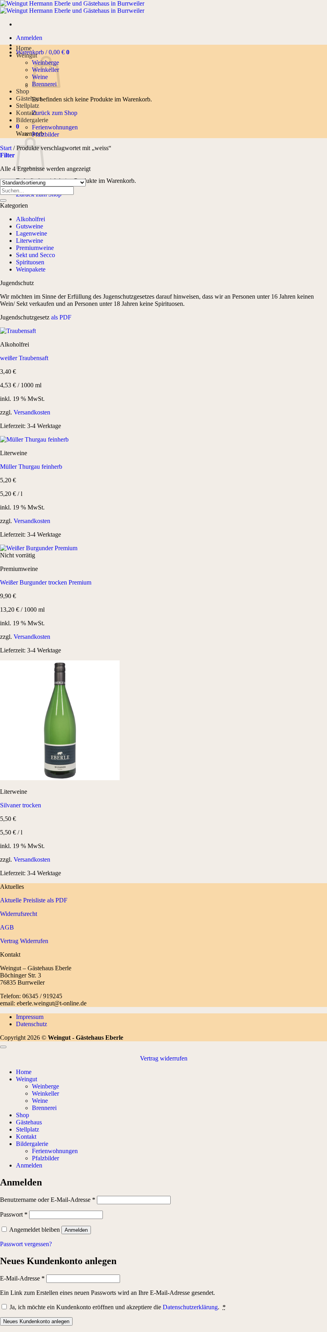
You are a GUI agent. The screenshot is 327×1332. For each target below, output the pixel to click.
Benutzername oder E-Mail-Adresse (47, 1199)
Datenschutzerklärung (190, 1307)
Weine (40, 1100)
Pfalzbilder (45, 134)
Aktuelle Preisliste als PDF (33, 900)
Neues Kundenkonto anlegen (36, 1321)
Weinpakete (30, 269)
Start (6, 148)
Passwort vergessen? (26, 1244)
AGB (7, 927)
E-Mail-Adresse (22, 1278)
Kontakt (26, 112)
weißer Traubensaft (24, 358)
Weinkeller (45, 1093)
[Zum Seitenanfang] (3, 1047)
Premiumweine (35, 247)
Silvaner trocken (20, 805)
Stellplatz (27, 105)
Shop (22, 91)
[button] (29, 37)
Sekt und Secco (35, 255)
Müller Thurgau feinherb (31, 466)
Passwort (14, 1214)
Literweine (29, 240)
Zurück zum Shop (54, 112)
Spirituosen (30, 262)
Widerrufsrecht (18, 913)
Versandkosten (32, 412)
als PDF (60, 317)
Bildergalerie (32, 120)
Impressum (29, 1016)
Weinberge (45, 1086)
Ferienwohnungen (55, 127)
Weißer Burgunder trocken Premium (45, 582)
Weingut (26, 55)
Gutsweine (29, 226)
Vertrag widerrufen (163, 1058)
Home (24, 48)
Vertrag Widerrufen (24, 941)
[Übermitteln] (3, 200)
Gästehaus (29, 98)
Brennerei (44, 1107)
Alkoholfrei (30, 219)
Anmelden (76, 1230)
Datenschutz (31, 1024)
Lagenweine (31, 233)
